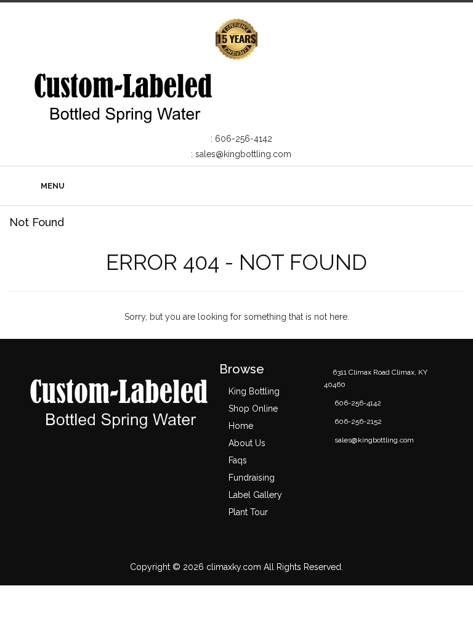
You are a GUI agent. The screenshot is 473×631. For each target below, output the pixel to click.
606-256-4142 (243, 139)
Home (240, 426)
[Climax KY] (123, 95)
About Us (246, 443)
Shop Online (253, 408)
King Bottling (254, 391)
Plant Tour (248, 512)
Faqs (237, 460)
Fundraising (251, 477)
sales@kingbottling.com (243, 154)
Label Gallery (255, 495)
